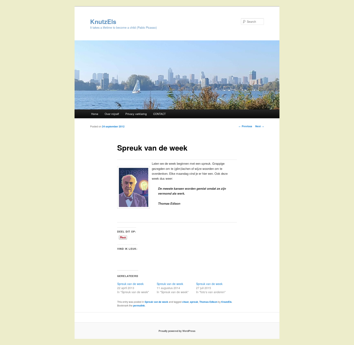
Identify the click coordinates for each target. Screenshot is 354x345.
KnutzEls (103, 21)
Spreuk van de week (130, 284)
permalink (139, 305)
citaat (185, 302)
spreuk (194, 302)
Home (94, 114)
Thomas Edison (208, 302)
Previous (245, 126)
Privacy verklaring (136, 114)
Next (259, 126)
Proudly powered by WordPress (177, 331)
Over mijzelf (112, 114)
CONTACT (159, 114)
